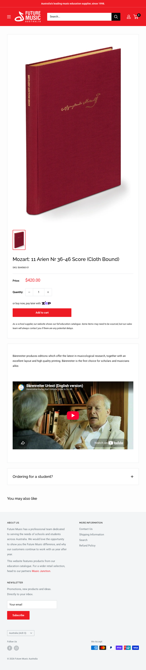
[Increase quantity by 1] (48, 292)
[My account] (129, 17)
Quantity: (18, 292)
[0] (136, 17)
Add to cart (42, 312)
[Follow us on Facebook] (9, 648)
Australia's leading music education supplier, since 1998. (73, 3)
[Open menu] (9, 16)
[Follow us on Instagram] (16, 648)
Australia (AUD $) (17, 633)
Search (83, 540)
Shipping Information (91, 534)
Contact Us (86, 529)
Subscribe (18, 615)
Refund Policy (87, 545)
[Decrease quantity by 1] (29, 292)
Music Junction (41, 571)
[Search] (115, 17)
